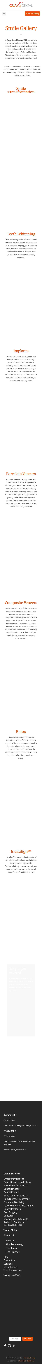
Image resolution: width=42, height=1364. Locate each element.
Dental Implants (12, 1209)
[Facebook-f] (5, 1345)
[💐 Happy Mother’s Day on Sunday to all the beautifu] (26, 1289)
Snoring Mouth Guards (16, 1219)
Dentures (9, 1215)
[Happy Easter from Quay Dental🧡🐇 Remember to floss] (17, 1307)
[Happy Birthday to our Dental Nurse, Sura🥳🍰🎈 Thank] (7, 1307)
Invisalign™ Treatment (15, 1185)
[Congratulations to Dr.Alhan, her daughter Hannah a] (26, 1307)
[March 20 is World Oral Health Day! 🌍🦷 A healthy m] (17, 1326)
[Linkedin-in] (13, 1345)
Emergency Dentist (14, 1178)
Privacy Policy (29, 1358)
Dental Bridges (11, 1189)
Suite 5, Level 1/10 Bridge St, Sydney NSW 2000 (21, 1125)
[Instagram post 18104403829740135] (35, 1289)
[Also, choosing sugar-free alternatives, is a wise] (7, 1326)
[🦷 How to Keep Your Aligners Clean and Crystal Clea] (35, 1326)
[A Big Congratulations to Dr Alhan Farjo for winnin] (7, 1289)
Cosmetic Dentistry (14, 1202)
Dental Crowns (11, 1192)
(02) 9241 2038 (9, 1120)
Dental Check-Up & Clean (17, 1182)
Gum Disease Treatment (17, 1199)
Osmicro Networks (26, 1361)
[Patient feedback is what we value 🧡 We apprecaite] (35, 1307)
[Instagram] (9, 1345)
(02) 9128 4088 (9, 1136)
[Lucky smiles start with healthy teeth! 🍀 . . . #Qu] (26, 1326)
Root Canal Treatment (15, 1195)
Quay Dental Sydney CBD (17, 40)
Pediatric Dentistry (14, 1222)
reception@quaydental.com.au (15, 1149)
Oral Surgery (10, 1212)
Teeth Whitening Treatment (18, 1205)
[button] (4, 13)
